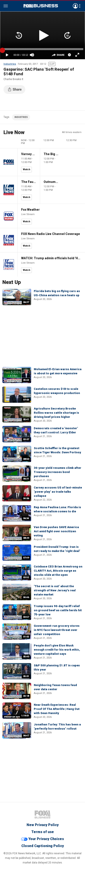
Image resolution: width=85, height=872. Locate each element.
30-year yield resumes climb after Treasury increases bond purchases (57, 472)
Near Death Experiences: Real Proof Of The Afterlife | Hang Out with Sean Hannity (57, 709)
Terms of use (42, 832)
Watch (26, 169)
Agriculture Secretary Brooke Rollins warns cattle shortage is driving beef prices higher (56, 412)
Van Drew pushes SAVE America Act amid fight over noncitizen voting (56, 531)
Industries (9, 64)
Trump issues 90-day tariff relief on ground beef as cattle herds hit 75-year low (58, 610)
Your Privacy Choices (46, 839)
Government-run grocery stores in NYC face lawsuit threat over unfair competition (57, 630)
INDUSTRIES (21, 117)
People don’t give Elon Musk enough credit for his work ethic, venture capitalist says (57, 649)
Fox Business (41, 6)
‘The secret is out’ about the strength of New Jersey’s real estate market (55, 590)
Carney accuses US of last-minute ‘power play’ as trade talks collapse (58, 491)
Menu (5, 6)
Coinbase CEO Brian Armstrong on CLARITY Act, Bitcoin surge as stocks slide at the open (58, 570)
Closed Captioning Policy (42, 846)
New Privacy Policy (43, 825)
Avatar (75, 6)
